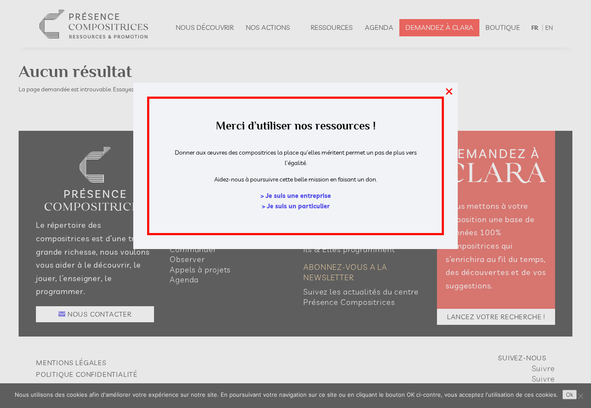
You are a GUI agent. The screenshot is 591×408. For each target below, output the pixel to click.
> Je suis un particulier (296, 206)
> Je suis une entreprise (295, 196)
